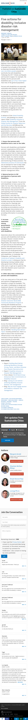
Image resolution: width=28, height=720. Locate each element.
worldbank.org (23, 0)
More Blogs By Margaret (17, 461)
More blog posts (16, 228)
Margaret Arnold (6, 33)
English (8, 39)
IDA (6, 714)
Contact (2, 706)
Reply (23, 566)
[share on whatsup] (21, 719)
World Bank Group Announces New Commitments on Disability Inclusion (15, 377)
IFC (8, 714)
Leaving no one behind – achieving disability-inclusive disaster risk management (13, 382)
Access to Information (16, 704)
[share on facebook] (7, 719)
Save (4, 556)
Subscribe (7, 440)
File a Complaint (4, 708)
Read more (20, 682)
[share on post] (11, 719)
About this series (17, 226)
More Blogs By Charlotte (17, 474)
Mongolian (21, 430)
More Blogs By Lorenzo (16, 499)
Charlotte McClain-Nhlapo (9, 34)
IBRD (3, 714)
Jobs (23, 704)
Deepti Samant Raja (6, 36)
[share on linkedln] (16, 719)
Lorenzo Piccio (17, 36)
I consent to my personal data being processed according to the (14, 434)
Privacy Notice (17, 542)
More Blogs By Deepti (16, 486)
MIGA (11, 714)
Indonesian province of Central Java (12, 163)
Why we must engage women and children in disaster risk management (15, 388)
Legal (2, 704)
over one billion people (8, 71)
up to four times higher (19, 81)
